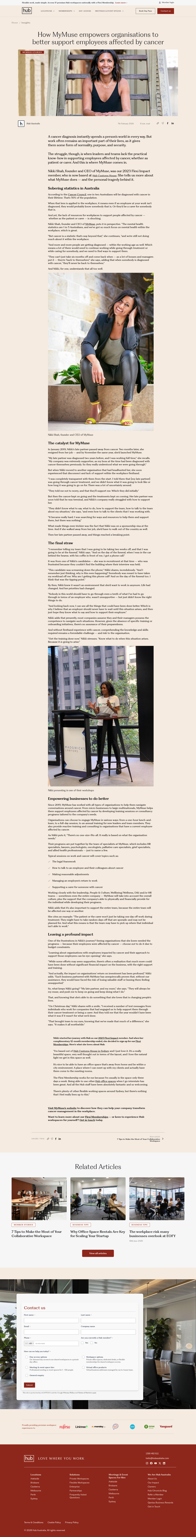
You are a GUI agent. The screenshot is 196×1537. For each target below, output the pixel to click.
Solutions (75, 1474)
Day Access (85, 11)
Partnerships (76, 1490)
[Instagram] (147, 1463)
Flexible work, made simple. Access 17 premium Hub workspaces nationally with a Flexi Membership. (68, 2)
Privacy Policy (69, 1393)
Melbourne (36, 1490)
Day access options (54, 1359)
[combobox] (29, 1343)
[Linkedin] (164, 1463)
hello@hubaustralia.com (157, 1458)
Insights (25, 23)
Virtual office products (109, 1368)
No (96, 1343)
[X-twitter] (160, 1463)
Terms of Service (85, 1393)
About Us (152, 1478)
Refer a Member (155, 1494)
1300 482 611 (152, 1453)
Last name (86, 1315)
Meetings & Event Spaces (108, 11)
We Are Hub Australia (159, 1474)
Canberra (35, 1486)
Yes (86, 1343)
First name (29, 1315)
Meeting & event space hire (51, 1368)
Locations (46, 11)
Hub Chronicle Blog (157, 1490)
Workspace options (105, 1359)
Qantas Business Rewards (160, 1502)
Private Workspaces (79, 1478)
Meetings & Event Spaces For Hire (118, 1476)
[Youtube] (155, 1463)
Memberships (65, 11)
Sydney (34, 1498)
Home (15, 23)
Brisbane (35, 1482)
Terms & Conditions (33, 1522)
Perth (33, 1494)
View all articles (98, 1253)
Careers (152, 1486)
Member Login (155, 1498)
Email (27, 1326)
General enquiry (37, 1375)
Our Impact (153, 1482)
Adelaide (35, 1478)
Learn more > (121, 2)
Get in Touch (154, 1506)
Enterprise (75, 1486)
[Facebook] (151, 1463)
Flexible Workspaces (79, 1482)
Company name (88, 1326)
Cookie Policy (54, 1522)
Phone (27, 1338)
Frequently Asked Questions (78, 1496)
